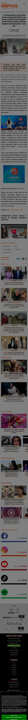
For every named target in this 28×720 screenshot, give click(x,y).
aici (6, 703)
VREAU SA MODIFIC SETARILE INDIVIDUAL (14, 717)
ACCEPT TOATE (14, 715)
